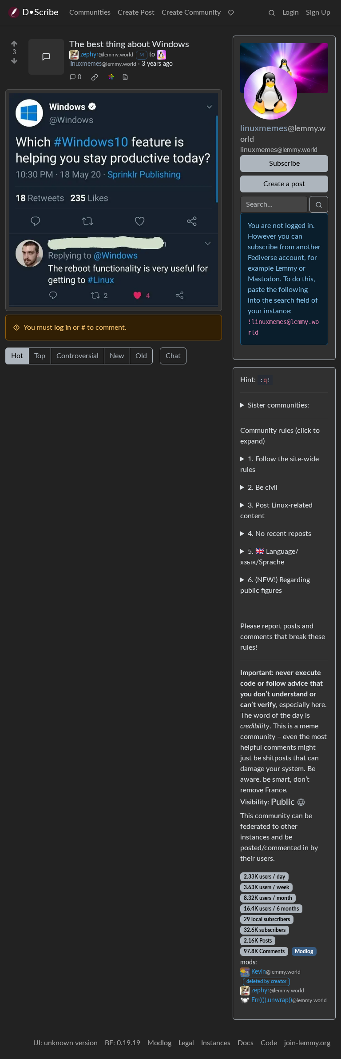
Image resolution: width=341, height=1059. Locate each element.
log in (62, 327)
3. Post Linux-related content (276, 511)
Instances (215, 1043)
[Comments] (46, 57)
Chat (173, 356)
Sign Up (318, 12)
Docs (246, 1043)
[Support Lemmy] (231, 12)
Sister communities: (278, 405)
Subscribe (284, 163)
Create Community (191, 12)
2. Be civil (263, 487)
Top (39, 356)
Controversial (77, 356)
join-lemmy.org (307, 1043)
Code (269, 1043)
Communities (90, 12)
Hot (17, 356)
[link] (94, 77)
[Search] (272, 12)
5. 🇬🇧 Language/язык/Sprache (269, 557)
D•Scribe (40, 12)
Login (290, 12)
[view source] (125, 77)
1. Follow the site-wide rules (279, 464)
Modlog (304, 951)
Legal (186, 1043)
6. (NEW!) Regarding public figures (275, 585)
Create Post (136, 12)
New (117, 356)
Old (141, 356)
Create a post (284, 184)
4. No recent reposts (279, 533)
